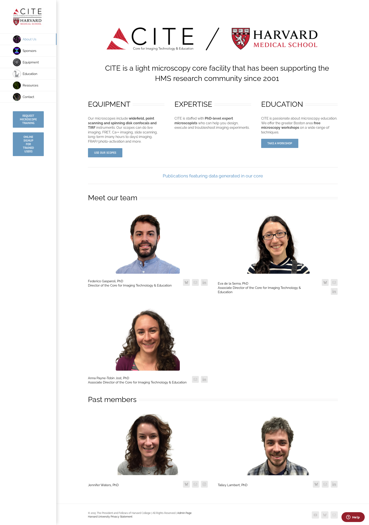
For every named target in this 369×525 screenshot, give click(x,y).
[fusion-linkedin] (204, 282)
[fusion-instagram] (204, 484)
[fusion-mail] (195, 282)
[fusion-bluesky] (186, 282)
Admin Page (184, 513)
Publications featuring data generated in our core (213, 175)
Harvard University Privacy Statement (110, 516)
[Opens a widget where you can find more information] (353, 517)
